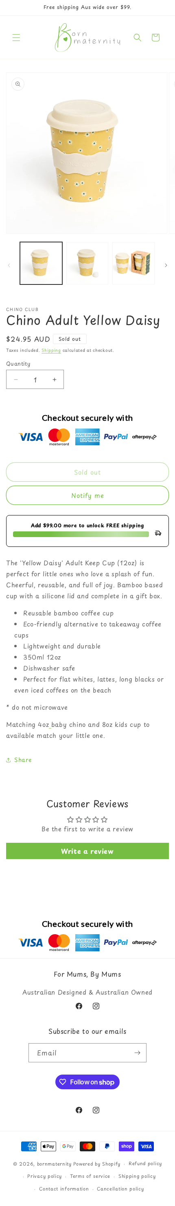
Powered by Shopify (97, 1163)
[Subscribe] (137, 1052)
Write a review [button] (87, 851)
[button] (16, 38)
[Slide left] (9, 265)
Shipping (51, 350)
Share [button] (23, 759)
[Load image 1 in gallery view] (41, 263)
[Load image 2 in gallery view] (87, 263)
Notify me (87, 495)
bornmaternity (54, 1163)
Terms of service (90, 1176)
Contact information (64, 1188)
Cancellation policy (120, 1188)
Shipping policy (137, 1176)
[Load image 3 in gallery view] (133, 263)
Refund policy (145, 1163)
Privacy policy (44, 1176)
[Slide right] (166, 265)
